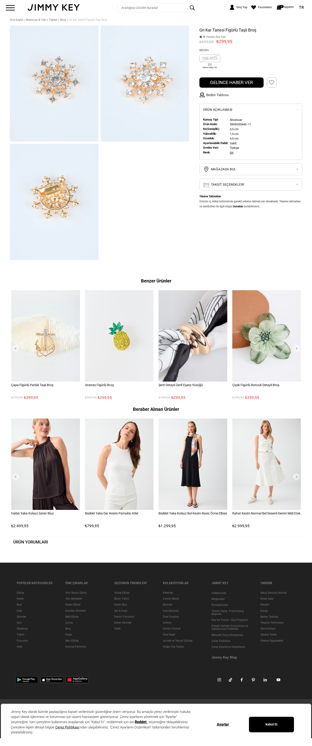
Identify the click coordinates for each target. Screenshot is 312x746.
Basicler (167, 604)
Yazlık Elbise (122, 592)
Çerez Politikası (221, 640)
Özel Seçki (169, 634)
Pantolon (22, 640)
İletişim (264, 604)
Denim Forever (172, 628)
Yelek (117, 628)
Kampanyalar (220, 604)
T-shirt (20, 634)
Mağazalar (218, 599)
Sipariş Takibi (268, 634)
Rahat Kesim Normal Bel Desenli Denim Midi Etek (266, 513)
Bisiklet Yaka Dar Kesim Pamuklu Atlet (111, 513)
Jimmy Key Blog (224, 657)
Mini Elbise (72, 640)
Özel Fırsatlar (171, 616)
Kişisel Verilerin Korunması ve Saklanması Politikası (230, 627)
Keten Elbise (72, 604)
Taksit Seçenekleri (227, 184)
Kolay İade (266, 598)
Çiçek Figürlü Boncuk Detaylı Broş (255, 385)
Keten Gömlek (122, 622)
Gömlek (21, 616)
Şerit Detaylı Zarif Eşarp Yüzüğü (181, 385)
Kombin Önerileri (75, 610)
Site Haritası (267, 628)
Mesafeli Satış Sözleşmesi (227, 634)
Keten (20, 598)
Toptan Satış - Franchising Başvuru (228, 612)
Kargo (264, 610)
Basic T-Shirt (121, 598)
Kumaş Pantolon (75, 646)
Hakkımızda (219, 593)
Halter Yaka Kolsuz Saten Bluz (32, 513)
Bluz (19, 604)
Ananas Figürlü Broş (99, 385)
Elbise (20, 592)
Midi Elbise (72, 616)
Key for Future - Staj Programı (230, 619)
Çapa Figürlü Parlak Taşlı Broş (32, 385)
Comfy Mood (171, 598)
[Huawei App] (77, 679)
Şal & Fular (120, 610)
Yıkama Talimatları (272, 622)
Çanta (69, 622)
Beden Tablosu (269, 616)
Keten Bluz (120, 604)
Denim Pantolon (124, 616)
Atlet (19, 646)
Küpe (68, 634)
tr (301, 7)
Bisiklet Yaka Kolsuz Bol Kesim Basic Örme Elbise (193, 513)
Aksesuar (22, 628)
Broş (68, 628)
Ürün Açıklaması (218, 109)
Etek (19, 610)
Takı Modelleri (73, 598)
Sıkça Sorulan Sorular (273, 592)
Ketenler (168, 592)
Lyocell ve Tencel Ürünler (178, 640)
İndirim (167, 622)
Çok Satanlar (171, 610)
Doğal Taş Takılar (173, 646)
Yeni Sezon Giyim (76, 592)
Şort (19, 622)
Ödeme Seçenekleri (271, 640)
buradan (238, 206)
